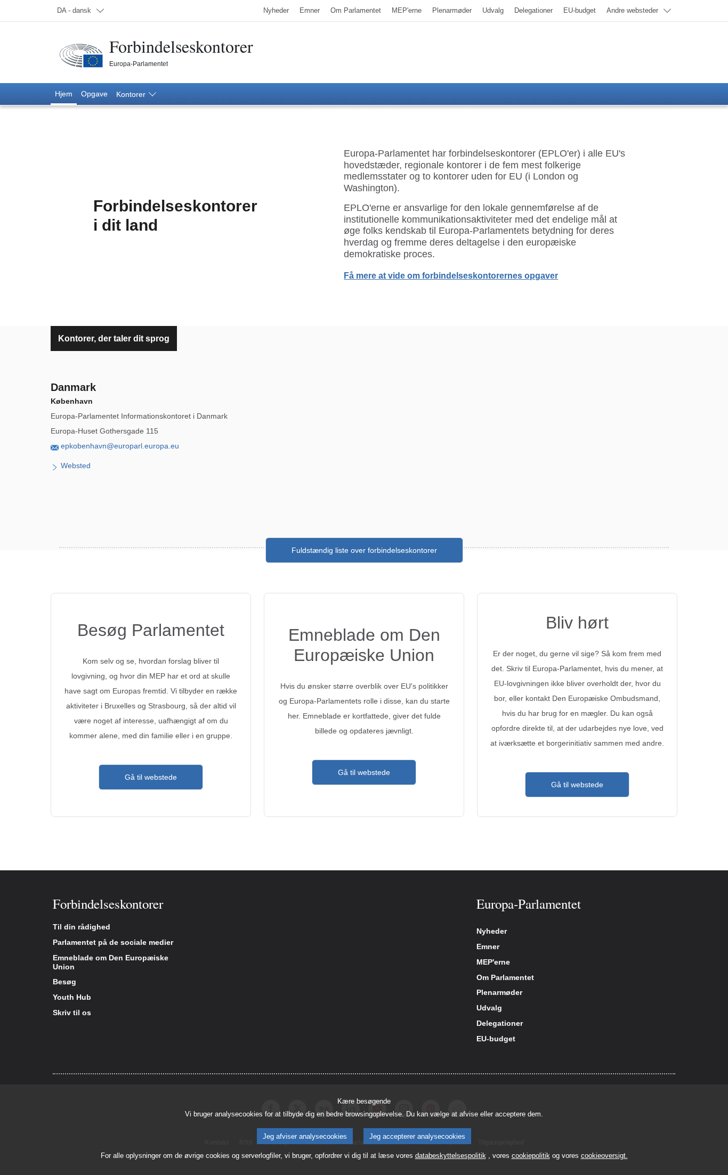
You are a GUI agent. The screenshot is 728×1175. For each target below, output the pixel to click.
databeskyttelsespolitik (450, 1156)
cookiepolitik (531, 1156)
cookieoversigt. (604, 1156)
